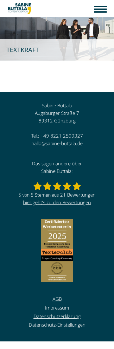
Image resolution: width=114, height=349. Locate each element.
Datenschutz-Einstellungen (57, 325)
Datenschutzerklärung (57, 316)
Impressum (57, 308)
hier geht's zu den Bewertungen (57, 202)
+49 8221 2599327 (62, 136)
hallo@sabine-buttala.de (57, 143)
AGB (57, 299)
